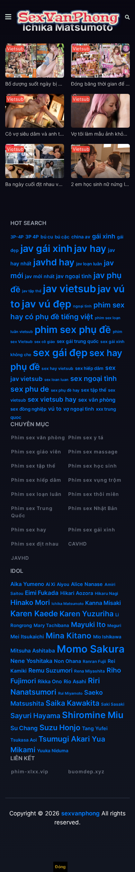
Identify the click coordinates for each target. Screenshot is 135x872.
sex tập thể (93, 390)
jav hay (90, 248)
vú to (55, 408)
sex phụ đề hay (65, 390)
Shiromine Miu (93, 714)
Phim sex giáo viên (36, 451)
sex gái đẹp (60, 352)
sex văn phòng (97, 399)
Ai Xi (50, 584)
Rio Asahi (75, 681)
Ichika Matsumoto (67, 603)
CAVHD (77, 544)
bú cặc (62, 236)
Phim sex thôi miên (93, 494)
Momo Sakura (91, 649)
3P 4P (32, 236)
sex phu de (29, 388)
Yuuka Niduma (53, 750)
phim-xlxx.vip (29, 771)
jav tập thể (31, 291)
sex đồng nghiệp (28, 409)
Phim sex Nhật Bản (93, 508)
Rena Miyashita (89, 671)
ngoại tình (82, 306)
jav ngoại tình (74, 276)
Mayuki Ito (88, 624)
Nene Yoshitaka (31, 660)
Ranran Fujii (94, 661)
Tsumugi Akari (64, 738)
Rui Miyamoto (70, 693)
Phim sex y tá (86, 437)
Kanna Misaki (103, 602)
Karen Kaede (34, 613)
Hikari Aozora (76, 593)
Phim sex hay (28, 529)
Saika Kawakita (72, 702)
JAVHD (20, 558)
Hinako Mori (30, 602)
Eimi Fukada (41, 592)
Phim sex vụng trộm (95, 480)
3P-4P (17, 236)
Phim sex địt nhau (35, 544)
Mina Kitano (68, 635)
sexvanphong (80, 813)
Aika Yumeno (27, 584)
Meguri (114, 625)
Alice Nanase (87, 584)
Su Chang (24, 728)
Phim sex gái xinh (91, 529)
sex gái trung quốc (78, 341)
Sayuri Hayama (35, 716)
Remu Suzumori (50, 670)
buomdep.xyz (86, 771)
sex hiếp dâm (89, 368)
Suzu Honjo (59, 727)
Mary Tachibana (51, 625)
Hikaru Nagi (106, 593)
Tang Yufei (95, 728)
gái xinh (103, 236)
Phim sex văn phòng (38, 437)
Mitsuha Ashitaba (32, 650)
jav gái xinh (46, 248)
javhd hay (53, 262)
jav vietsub (69, 289)
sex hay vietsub (57, 368)
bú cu (46, 236)
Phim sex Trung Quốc (32, 511)
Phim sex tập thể (33, 466)
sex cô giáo (44, 342)
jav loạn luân (89, 263)
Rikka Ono (50, 681)
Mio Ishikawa (107, 636)
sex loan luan (56, 380)
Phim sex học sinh (92, 466)
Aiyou (63, 584)
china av (80, 236)
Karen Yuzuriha (87, 613)
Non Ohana (67, 661)
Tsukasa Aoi (23, 740)
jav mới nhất (39, 276)
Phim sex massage (93, 451)
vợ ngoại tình (78, 409)
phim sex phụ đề (73, 329)
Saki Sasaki (112, 704)
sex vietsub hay (52, 399)
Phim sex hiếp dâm (36, 480)
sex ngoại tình (93, 378)
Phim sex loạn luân (36, 494)
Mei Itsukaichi (27, 636)
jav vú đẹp (46, 304)
